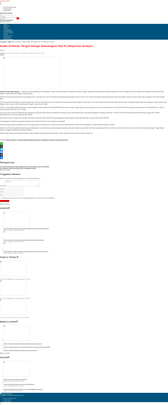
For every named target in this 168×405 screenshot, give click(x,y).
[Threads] (84, 154)
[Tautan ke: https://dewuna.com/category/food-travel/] (17, 257)
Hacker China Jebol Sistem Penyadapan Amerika (18, 168)
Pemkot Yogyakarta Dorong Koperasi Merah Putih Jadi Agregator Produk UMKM (27, 347)
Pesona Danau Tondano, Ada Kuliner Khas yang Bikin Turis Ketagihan (20, 316)
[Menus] (0, 2)
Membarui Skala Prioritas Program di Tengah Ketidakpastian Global (23, 389)
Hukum (2, 55)
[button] (18, 18)
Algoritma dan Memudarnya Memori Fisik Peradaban (19, 384)
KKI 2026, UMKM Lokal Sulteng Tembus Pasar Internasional (20, 350)
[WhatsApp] (84, 143)
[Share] (84, 157)
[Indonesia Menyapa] (6, 13)
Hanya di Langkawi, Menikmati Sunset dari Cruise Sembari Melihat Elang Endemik (23, 277)
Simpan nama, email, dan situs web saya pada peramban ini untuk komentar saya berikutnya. (28, 198)
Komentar (3, 186)
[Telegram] (84, 149)
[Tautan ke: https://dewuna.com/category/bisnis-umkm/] (17, 321)
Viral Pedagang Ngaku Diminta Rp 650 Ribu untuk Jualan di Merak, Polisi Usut (26, 251)
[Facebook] (84, 152)
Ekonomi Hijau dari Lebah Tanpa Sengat (15, 379)
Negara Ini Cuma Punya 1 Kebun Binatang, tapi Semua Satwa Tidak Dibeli (21, 297)
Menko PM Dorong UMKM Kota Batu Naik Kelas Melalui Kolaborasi (23, 343)
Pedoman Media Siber (10, 398)
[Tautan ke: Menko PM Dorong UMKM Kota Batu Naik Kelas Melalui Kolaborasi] (17, 340)
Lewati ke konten (5, 1)
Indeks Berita (7, 401)
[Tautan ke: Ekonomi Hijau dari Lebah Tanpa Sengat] (17, 376)
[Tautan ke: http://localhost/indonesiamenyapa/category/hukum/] (9, 208)
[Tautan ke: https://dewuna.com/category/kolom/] (8, 357)
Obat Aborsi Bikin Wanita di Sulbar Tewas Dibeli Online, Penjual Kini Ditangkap (26, 228)
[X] (84, 146)
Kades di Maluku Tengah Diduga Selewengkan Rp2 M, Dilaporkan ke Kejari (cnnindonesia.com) (37, 140)
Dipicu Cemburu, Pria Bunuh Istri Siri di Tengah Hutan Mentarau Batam (24, 240)
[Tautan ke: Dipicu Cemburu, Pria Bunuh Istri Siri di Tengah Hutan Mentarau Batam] (7, 238)
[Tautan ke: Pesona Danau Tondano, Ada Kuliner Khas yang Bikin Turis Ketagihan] (13, 314)
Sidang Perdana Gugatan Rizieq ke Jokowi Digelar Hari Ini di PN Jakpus (24, 166)
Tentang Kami (8, 400)
